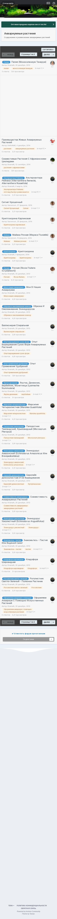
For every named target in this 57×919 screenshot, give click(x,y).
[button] (48, 11)
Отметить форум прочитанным (29, 633)
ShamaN (10, 65)
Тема (10, 906)
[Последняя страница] (53, 55)
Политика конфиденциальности (32, 906)
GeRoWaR (11, 145)
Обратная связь (28, 908)
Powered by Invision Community (28, 911)
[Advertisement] (28, 105)
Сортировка (48, 49)
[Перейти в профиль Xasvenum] (52, 203)
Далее (47, 55)
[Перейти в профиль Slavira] (52, 63)
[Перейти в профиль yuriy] (52, 269)
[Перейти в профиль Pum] (52, 160)
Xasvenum (11, 205)
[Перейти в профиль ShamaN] (52, 179)
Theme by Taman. (28, 914)
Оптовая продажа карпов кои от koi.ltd (28, 24)
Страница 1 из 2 (28, 54)
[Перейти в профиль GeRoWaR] (52, 141)
